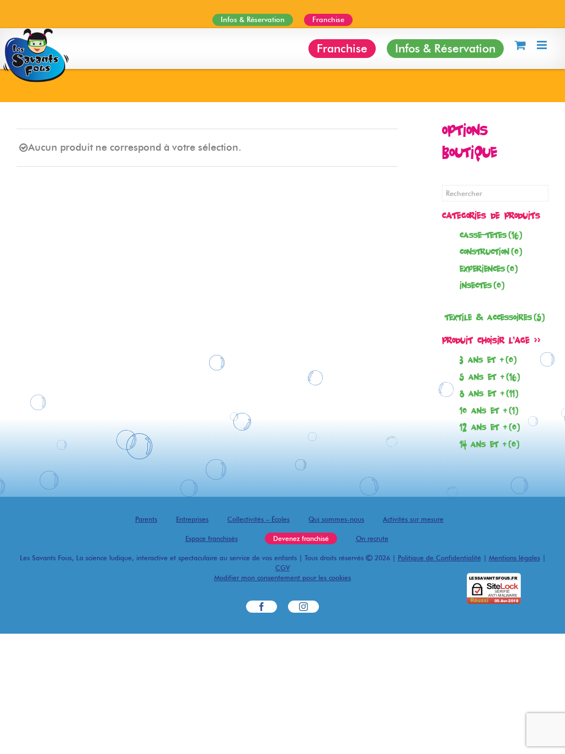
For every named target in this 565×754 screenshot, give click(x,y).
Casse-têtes (491, 235)
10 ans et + (489, 410)
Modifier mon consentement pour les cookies (282, 578)
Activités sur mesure (413, 519)
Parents (146, 519)
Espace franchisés (211, 538)
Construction (491, 251)
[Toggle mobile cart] (520, 45)
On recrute (372, 538)
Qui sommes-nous (336, 519)
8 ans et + (489, 393)
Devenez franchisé (301, 538)
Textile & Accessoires (495, 317)
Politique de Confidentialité (439, 558)
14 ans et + (489, 444)
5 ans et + (490, 376)
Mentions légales (514, 558)
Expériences (489, 268)
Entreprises (192, 519)
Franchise (328, 19)
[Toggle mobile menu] (542, 45)
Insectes (482, 285)
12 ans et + (490, 427)
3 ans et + (488, 359)
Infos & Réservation (253, 19)
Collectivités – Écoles (258, 519)
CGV (282, 568)
